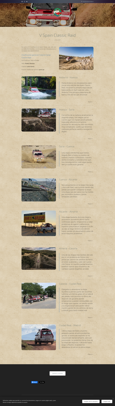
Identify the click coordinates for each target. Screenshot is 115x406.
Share (35, 382)
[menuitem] (24, 24)
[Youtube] (27, 1)
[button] (87, 24)
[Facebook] (22, 1)
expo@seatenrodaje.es (88, 1)
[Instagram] (24, 1)
